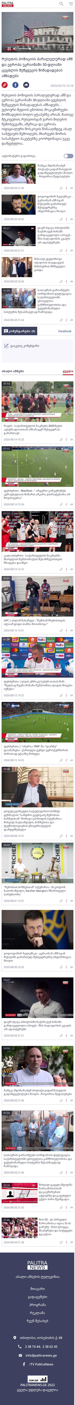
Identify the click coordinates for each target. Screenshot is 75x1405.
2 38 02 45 (49, 1346)
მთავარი (37, 1289)
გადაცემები (37, 1297)
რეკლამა (37, 1313)
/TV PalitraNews (41, 1364)
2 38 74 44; (33, 1346)
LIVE (67, 1400)
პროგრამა (37, 1305)
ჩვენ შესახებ (37, 1321)
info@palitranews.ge (41, 1355)
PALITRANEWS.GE (33, 1385)
